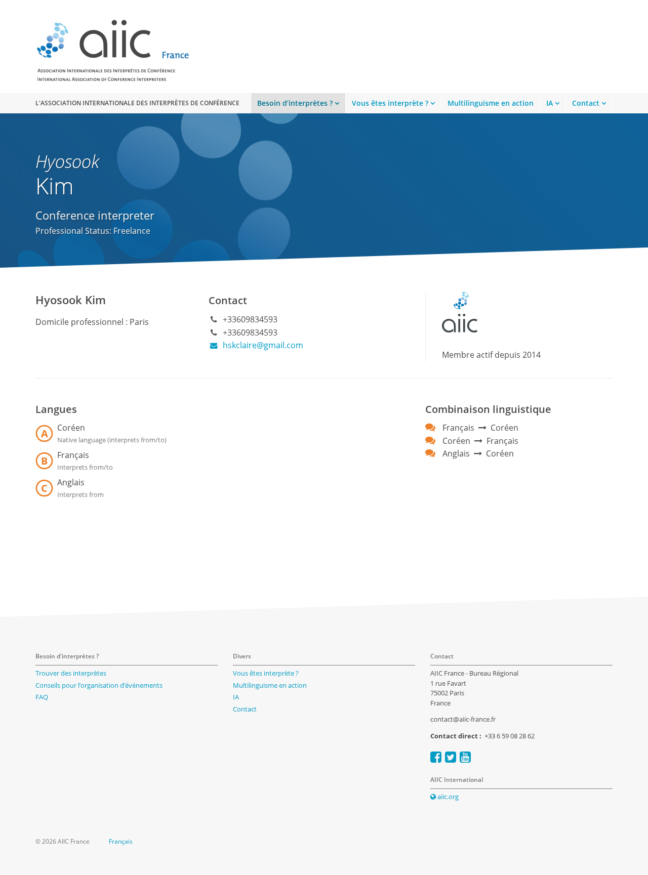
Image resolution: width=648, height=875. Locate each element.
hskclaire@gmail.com (262, 345)
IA (549, 103)
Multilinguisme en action (491, 103)
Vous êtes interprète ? (390, 103)
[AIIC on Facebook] (435, 757)
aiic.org (447, 796)
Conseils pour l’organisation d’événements (99, 685)
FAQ (41, 696)
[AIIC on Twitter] (450, 757)
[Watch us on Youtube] (465, 757)
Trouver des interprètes (70, 673)
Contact (585, 103)
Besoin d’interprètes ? (295, 103)
